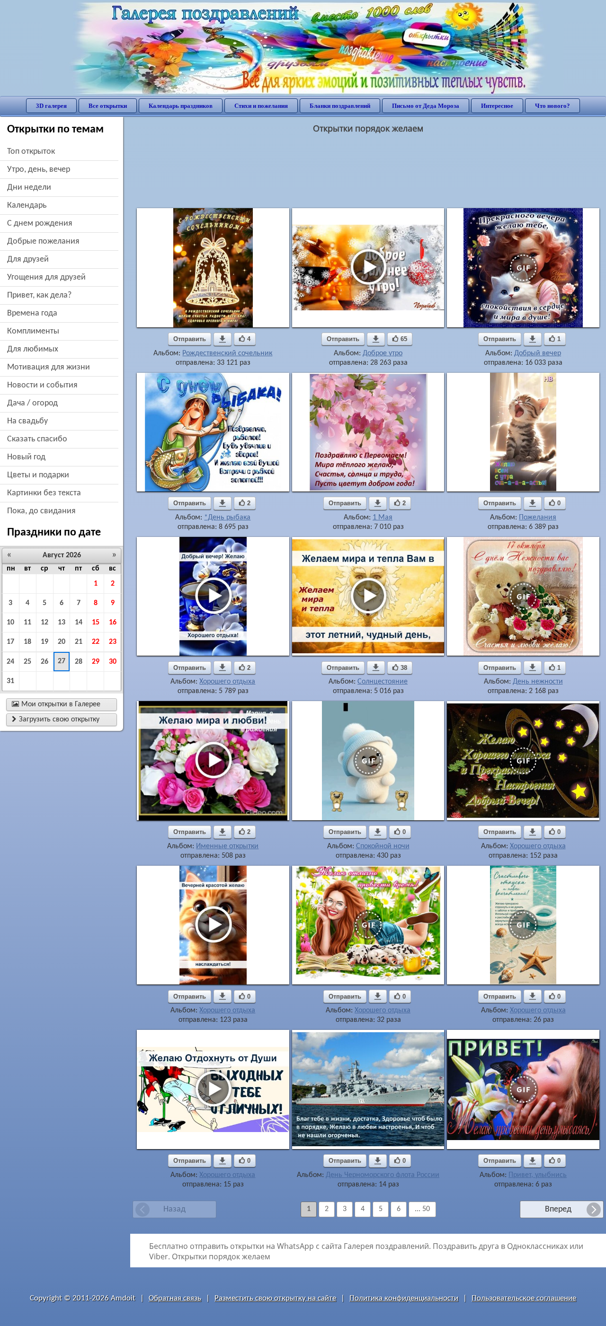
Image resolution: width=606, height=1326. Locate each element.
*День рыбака (227, 517)
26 (44, 662)
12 (44, 622)
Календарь (26, 205)
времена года (32, 313)
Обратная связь (175, 1298)
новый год (26, 457)
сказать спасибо (37, 439)
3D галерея (51, 105)
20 (61, 642)
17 (10, 642)
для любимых (32, 349)
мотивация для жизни (48, 367)
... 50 (422, 1209)
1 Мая (382, 517)
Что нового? (552, 105)
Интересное (497, 105)
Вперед (558, 1209)
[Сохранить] (223, 339)
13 (61, 622)
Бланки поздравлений (340, 105)
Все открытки (108, 105)
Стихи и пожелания (261, 105)
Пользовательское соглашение (524, 1298)
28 (78, 662)
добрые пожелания (43, 241)
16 (112, 622)
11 (27, 622)
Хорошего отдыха (227, 681)
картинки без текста (44, 493)
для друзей (28, 259)
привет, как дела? (39, 295)
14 (78, 622)
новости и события (42, 385)
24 (10, 662)
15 (95, 622)
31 (10, 681)
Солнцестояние (382, 681)
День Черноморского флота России (382, 1175)
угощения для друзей (46, 277)
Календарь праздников (181, 105)
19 (44, 642)
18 (27, 642)
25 (27, 662)
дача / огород (32, 403)
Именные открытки (227, 846)
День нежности (538, 681)
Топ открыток (31, 151)
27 (61, 661)
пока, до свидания (41, 511)
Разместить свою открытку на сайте (275, 1298)
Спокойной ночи (383, 846)
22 (95, 642)
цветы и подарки (38, 475)
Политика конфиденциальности (403, 1298)
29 (95, 662)
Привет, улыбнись (537, 1175)
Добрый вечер (537, 353)
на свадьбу (27, 421)
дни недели (29, 187)
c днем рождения (39, 223)
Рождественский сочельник (227, 353)
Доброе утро (382, 353)
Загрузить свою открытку (55, 719)
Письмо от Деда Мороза (425, 105)
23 (112, 642)
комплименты (33, 331)
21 (78, 642)
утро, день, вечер (38, 169)
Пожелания (537, 517)
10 (10, 622)
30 (112, 662)
